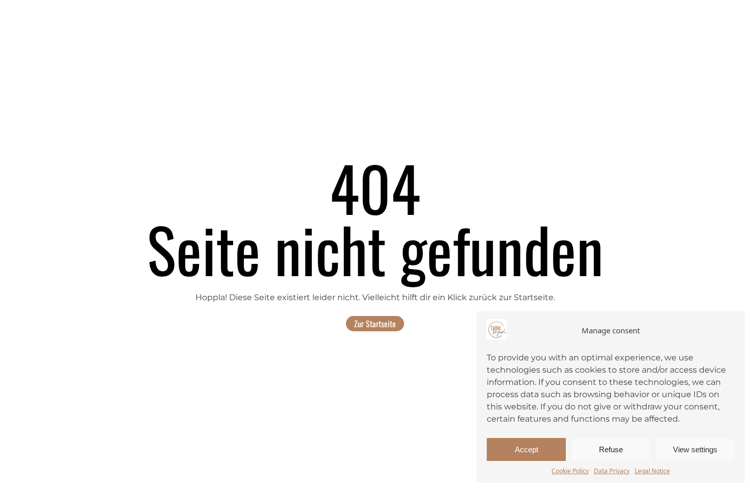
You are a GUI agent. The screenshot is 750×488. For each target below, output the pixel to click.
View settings (695, 449)
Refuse (611, 449)
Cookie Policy (570, 471)
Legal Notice (652, 471)
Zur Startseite (375, 324)
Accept (526, 449)
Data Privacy (612, 471)
